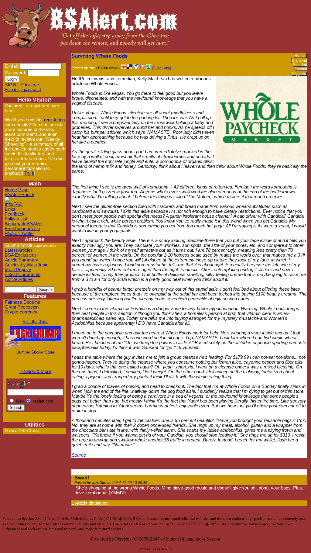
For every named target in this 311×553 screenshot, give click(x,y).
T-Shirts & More (35, 371)
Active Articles (19, 279)
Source (79, 455)
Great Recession (22, 307)
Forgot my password (23, 89)
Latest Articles (19, 250)
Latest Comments (22, 274)
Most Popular (18, 269)
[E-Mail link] (161, 68)
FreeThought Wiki (22, 228)
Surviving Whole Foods (99, 56)
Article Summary (21, 259)
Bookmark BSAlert (23, 223)
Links (10, 209)
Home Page (17, 189)
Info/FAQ (13, 204)
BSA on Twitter (19, 233)
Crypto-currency (21, 311)
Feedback (15, 214)
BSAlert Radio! (19, 194)
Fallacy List (16, 218)
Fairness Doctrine (22, 302)
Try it (29, 173)
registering (54, 119)
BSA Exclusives (21, 255)
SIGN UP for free (22, 84)
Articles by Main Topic (26, 264)
